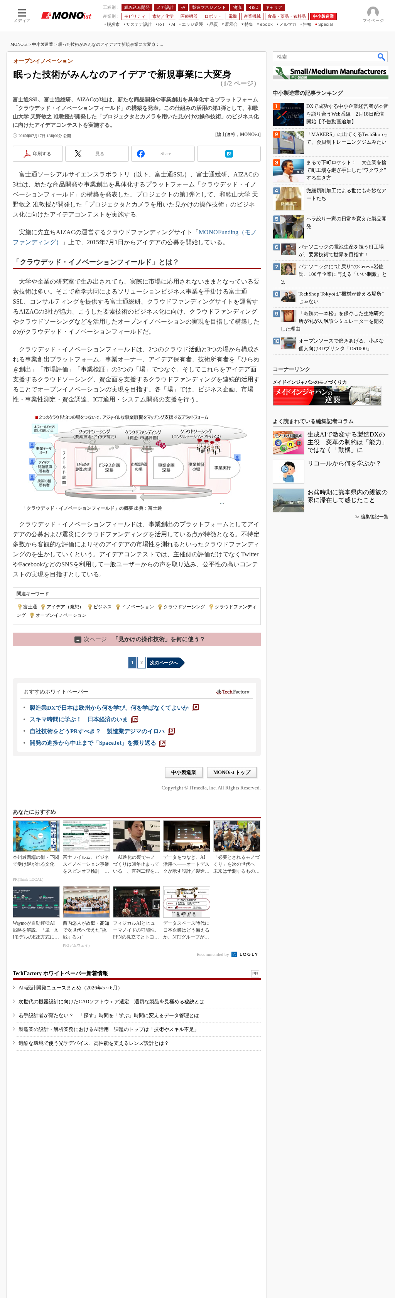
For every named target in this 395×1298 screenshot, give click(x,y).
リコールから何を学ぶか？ (344, 463)
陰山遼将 (226, 134)
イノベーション (138, 607)
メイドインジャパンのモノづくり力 (310, 382)
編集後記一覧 (374, 516)
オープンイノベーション (60, 615)
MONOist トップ (231, 772)
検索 (382, 56)
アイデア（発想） (65, 607)
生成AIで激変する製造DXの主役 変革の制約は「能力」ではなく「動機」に (347, 442)
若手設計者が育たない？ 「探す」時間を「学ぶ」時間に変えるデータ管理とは (109, 1015)
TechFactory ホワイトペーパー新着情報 (60, 973)
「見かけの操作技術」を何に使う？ (140, 639)
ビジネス (102, 607)
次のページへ (164, 662)
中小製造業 (42, 44)
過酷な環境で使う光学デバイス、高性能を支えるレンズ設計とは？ (94, 1043)
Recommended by (213, 954)
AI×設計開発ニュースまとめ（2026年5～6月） (71, 988)
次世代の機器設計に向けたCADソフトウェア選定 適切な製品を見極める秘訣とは (111, 1001)
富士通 (30, 607)
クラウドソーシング (184, 607)
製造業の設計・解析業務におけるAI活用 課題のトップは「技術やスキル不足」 (109, 1029)
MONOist (18, 44)
